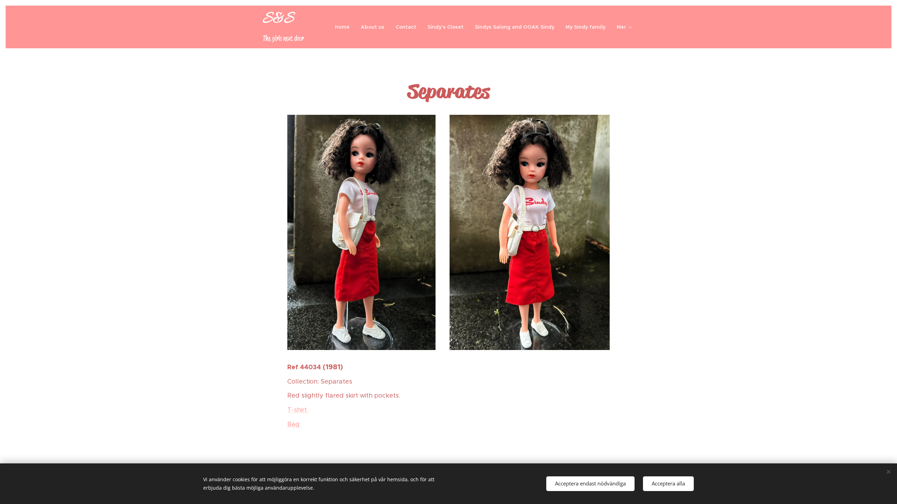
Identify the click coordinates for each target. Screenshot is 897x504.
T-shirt (298, 410)
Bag (294, 424)
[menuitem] (344, 27)
